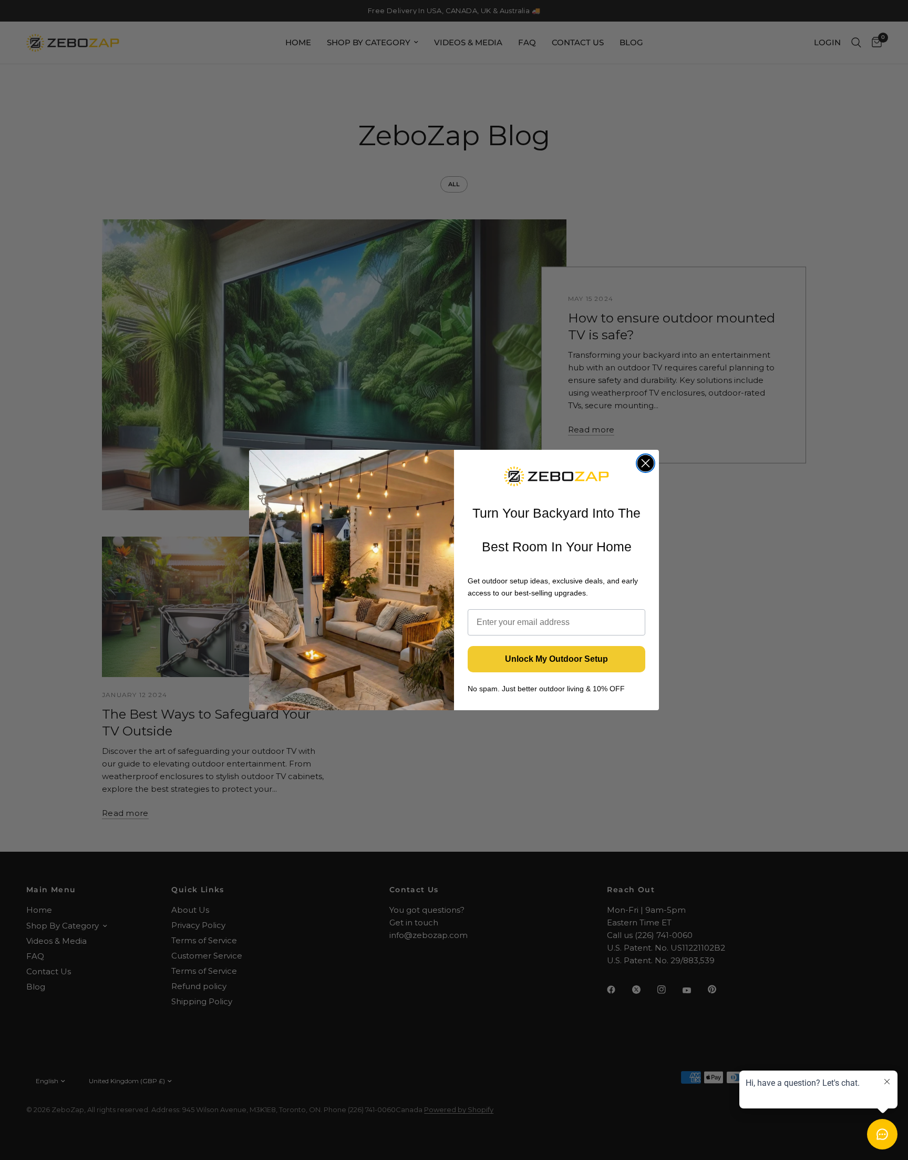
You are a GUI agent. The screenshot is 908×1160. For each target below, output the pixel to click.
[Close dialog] (645, 463)
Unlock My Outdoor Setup (556, 658)
